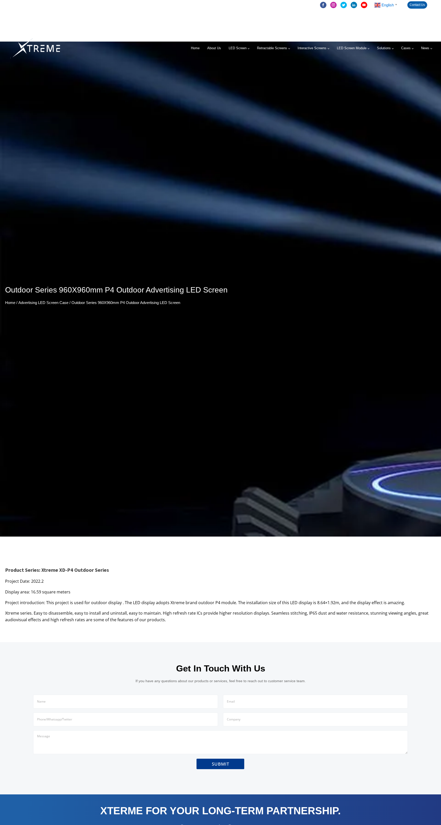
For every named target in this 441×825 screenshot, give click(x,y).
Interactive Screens (312, 48)
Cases (406, 48)
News (425, 48)
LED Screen (238, 48)
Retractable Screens (272, 48)
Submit (220, 764)
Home (195, 48)
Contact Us (417, 5)
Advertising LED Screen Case (43, 302)
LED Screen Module (351, 48)
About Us (214, 48)
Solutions (384, 48)
